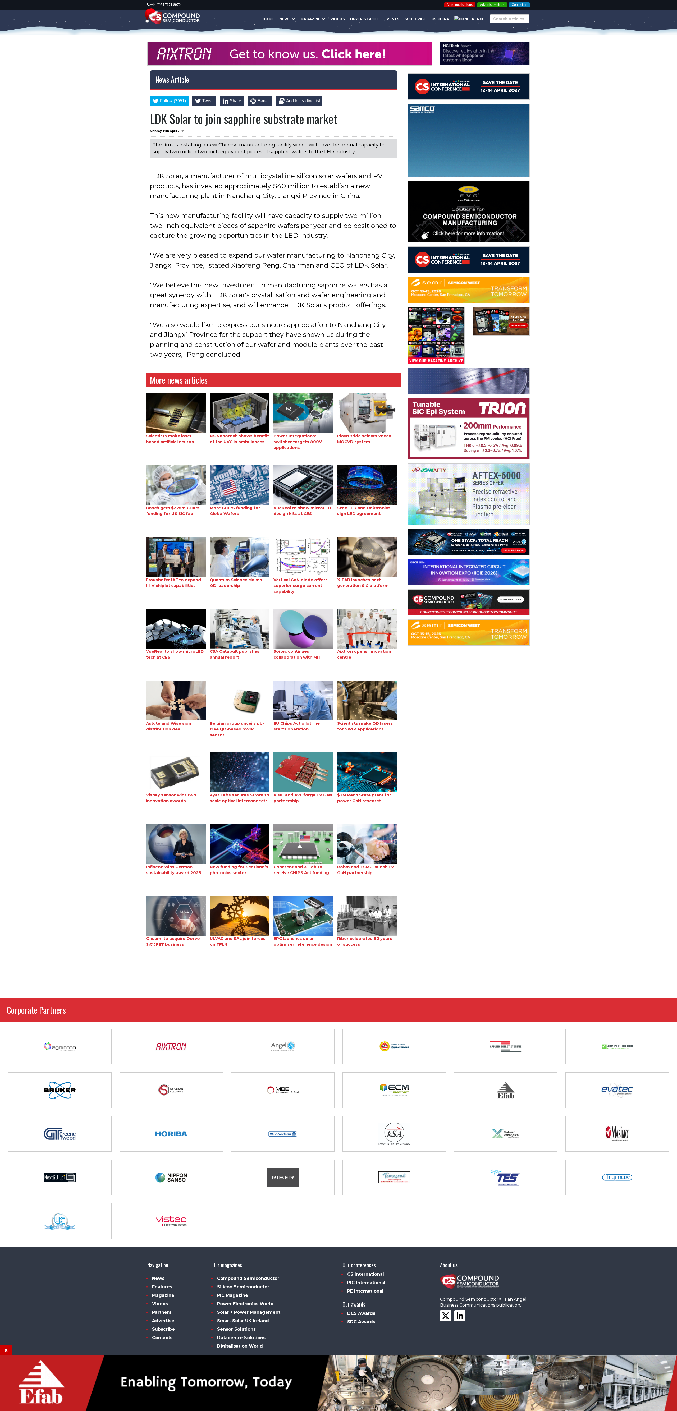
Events (391, 19)
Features (162, 1286)
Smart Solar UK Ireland (243, 1320)
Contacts (162, 1337)
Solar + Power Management (248, 1312)
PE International (365, 1291)
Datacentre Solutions (241, 1337)
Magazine (311, 19)
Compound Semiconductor (248, 1278)
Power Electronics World (245, 1303)
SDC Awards (361, 1321)
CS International (365, 1274)
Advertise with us (492, 5)
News (285, 19)
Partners (161, 1312)
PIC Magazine (232, 1295)
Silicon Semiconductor (243, 1286)
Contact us (519, 5)
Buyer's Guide (364, 19)
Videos (337, 19)
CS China (440, 19)
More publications (460, 5)
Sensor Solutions (236, 1329)
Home (268, 19)
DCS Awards (361, 1313)
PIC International (366, 1282)
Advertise (163, 1320)
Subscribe (415, 19)
